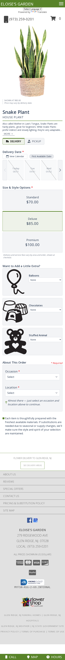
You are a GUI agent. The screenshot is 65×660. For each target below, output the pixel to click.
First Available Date (41, 156)
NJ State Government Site (48, 626)
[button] (55, 19)
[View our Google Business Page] (35, 522)
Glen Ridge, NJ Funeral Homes (22, 615)
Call (11, 657)
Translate (42, 12)
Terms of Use (56, 631)
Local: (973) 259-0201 (32, 546)
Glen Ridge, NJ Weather (15, 626)
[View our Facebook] (29, 522)
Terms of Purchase (33, 631)
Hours (56, 657)
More (7, 133)
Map (34, 657)
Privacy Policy (10, 631)
